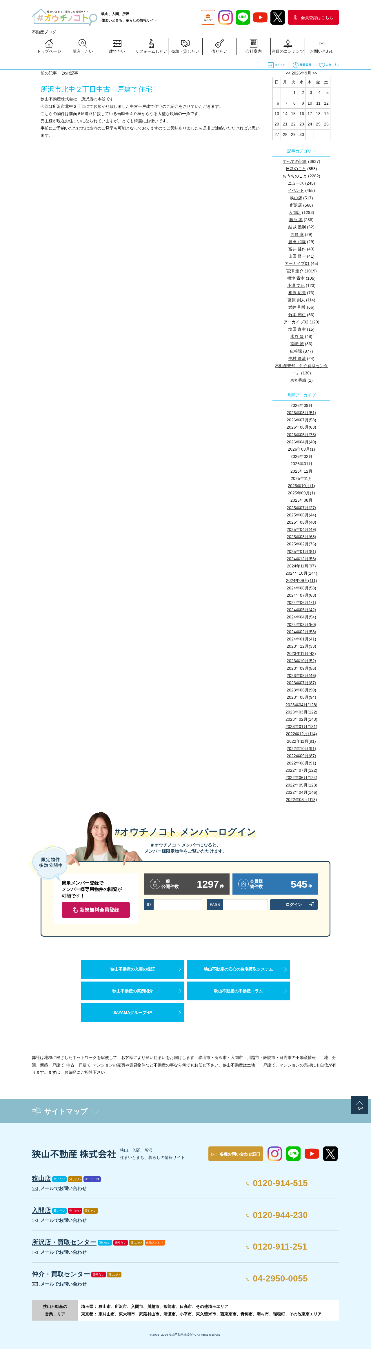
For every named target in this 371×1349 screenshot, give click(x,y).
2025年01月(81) (301, 551)
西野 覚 (297, 234)
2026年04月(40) (301, 442)
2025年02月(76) (301, 544)
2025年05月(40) (301, 522)
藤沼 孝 (296, 219)
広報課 (296, 351)
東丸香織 (298, 380)
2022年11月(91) (301, 741)
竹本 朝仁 (297, 314)
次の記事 (70, 73)
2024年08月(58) (301, 588)
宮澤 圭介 (294, 271)
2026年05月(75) (301, 434)
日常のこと (296, 168)
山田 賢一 (297, 256)
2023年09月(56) (301, 668)
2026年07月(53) (301, 420)
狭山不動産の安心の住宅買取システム (238, 969)
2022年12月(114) (301, 733)
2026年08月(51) (301, 412)
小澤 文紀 (296, 285)
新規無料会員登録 (99, 910)
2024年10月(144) (301, 573)
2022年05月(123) (301, 785)
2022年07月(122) (301, 770)
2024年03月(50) (301, 624)
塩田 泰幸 (297, 329)
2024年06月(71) (301, 602)
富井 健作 (297, 249)
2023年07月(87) (301, 682)
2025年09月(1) (301, 493)
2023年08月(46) (301, 675)
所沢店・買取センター (64, 1242)
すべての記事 (295, 161)
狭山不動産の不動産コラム (238, 990)
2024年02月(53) (301, 631)
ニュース (296, 183)
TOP (359, 1108)
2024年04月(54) (301, 617)
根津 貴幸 (296, 278)
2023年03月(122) (301, 712)
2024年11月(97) (301, 566)
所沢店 (296, 205)
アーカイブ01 (297, 263)
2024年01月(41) (301, 639)
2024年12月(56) (301, 558)
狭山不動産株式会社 (182, 1334)
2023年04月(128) (301, 704)
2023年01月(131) (301, 726)
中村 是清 (297, 358)
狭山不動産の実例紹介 (132, 990)
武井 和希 (297, 307)
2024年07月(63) (301, 595)
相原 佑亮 (297, 292)
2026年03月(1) (301, 449)
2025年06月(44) (301, 515)
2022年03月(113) (301, 799)
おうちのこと (295, 176)
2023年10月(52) (301, 660)
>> (314, 73)
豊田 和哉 (297, 241)
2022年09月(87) (301, 755)
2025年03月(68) (301, 536)
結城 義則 (297, 227)
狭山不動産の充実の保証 (132, 969)
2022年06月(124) (301, 777)
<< (288, 73)
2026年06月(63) (301, 427)
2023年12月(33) (301, 646)
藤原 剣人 (296, 300)
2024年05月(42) (301, 609)
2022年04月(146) (301, 792)
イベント (296, 190)
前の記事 (49, 73)
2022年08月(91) (301, 763)
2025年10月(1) (301, 485)
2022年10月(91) (301, 748)
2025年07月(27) (301, 507)
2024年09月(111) (301, 580)
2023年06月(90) (301, 690)
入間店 (295, 212)
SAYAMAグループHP (132, 1012)
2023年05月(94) (301, 697)
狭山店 (296, 198)
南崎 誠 (297, 343)
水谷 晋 (297, 336)
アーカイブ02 (295, 322)
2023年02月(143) (301, 719)
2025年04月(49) (301, 529)
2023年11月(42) (301, 653)
